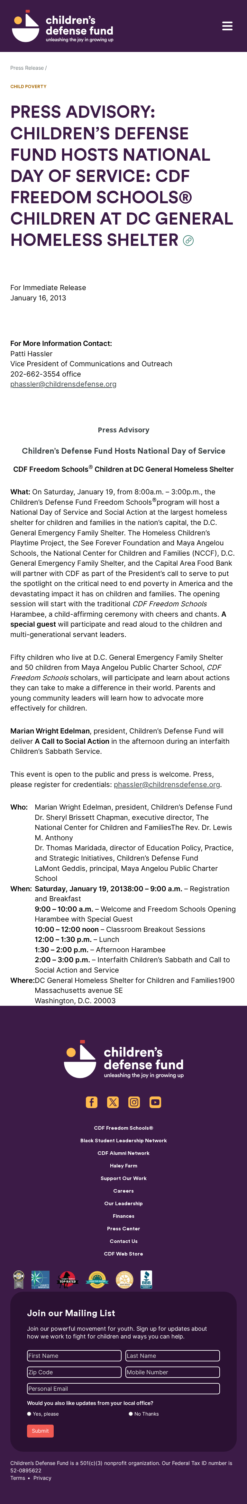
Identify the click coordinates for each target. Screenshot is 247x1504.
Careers (123, 1191)
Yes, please (46, 1414)
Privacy (42, 1478)
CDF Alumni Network (123, 1153)
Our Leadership (123, 1203)
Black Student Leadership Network (123, 1140)
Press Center (123, 1228)
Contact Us (124, 1241)
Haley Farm (123, 1165)
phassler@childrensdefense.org (63, 384)
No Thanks (146, 1414)
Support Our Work (124, 1178)
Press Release (27, 68)
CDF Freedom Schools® (123, 1128)
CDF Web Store (123, 1254)
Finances (123, 1216)
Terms (17, 1478)
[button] (190, 240)
